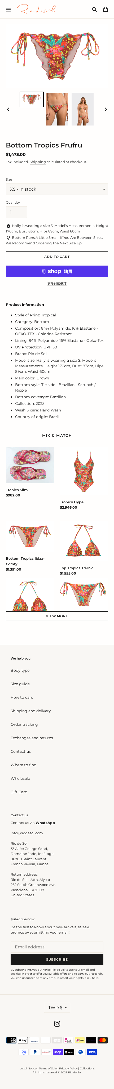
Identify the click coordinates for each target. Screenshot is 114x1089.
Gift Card (19, 792)
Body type (20, 670)
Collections (87, 1068)
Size (9, 179)
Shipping (38, 162)
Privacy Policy (68, 1068)
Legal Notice (28, 1068)
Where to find (23, 765)
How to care (22, 697)
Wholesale (20, 778)
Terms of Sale (48, 1068)
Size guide (20, 684)
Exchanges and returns (32, 738)
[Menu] (8, 9)
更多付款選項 (57, 284)
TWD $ (55, 1007)
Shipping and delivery (31, 711)
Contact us (21, 751)
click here (91, 978)
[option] (32, 99)
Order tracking (24, 724)
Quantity (13, 202)
